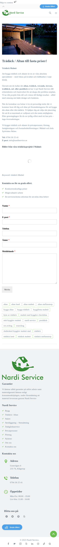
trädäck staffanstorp (42, 336)
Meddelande (8, 251)
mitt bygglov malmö (12, 320)
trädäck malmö (24, 336)
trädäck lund (9, 336)
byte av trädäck (10, 315)
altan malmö (29, 304)
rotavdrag (20, 326)
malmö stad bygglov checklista (33, 315)
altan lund (15, 304)
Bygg (7, 411)
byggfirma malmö (41, 310)
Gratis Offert (50, 6)
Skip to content (6, 3)
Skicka (7, 289)
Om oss (8, 443)
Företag (8, 435)
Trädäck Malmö (9, 68)
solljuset (26, 113)
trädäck (37, 331)
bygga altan (9, 310)
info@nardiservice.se (18, 140)
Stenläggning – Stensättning (17, 423)
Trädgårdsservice (12, 427)
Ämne (5, 240)
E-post (6, 217)
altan (6, 304)
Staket (7, 419)
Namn (6, 206)
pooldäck (43, 320)
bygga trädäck (23, 310)
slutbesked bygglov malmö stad (17, 331)
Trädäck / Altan (11, 415)
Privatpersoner (11, 431)
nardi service (30, 320)
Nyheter (8, 439)
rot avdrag (8, 326)
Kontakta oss (10, 447)
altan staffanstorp (45, 304)
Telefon (5, 228)
